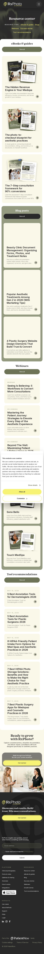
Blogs (37, 25)
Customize (21, 498)
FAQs (3, 914)
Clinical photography (8, 871)
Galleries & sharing (8, 877)
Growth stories (28, 888)
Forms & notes (6, 874)
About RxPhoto (6, 907)
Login (4, 918)
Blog (25, 877)
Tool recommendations (22, 32)
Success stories (26, 28)
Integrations (6, 888)
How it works (6, 884)
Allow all (22, 492)
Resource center (29, 871)
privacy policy (28, 851)
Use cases (5, 904)
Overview (5, 881)
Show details (32, 485)
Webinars (15, 28)
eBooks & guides (27, 25)
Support (4, 911)
